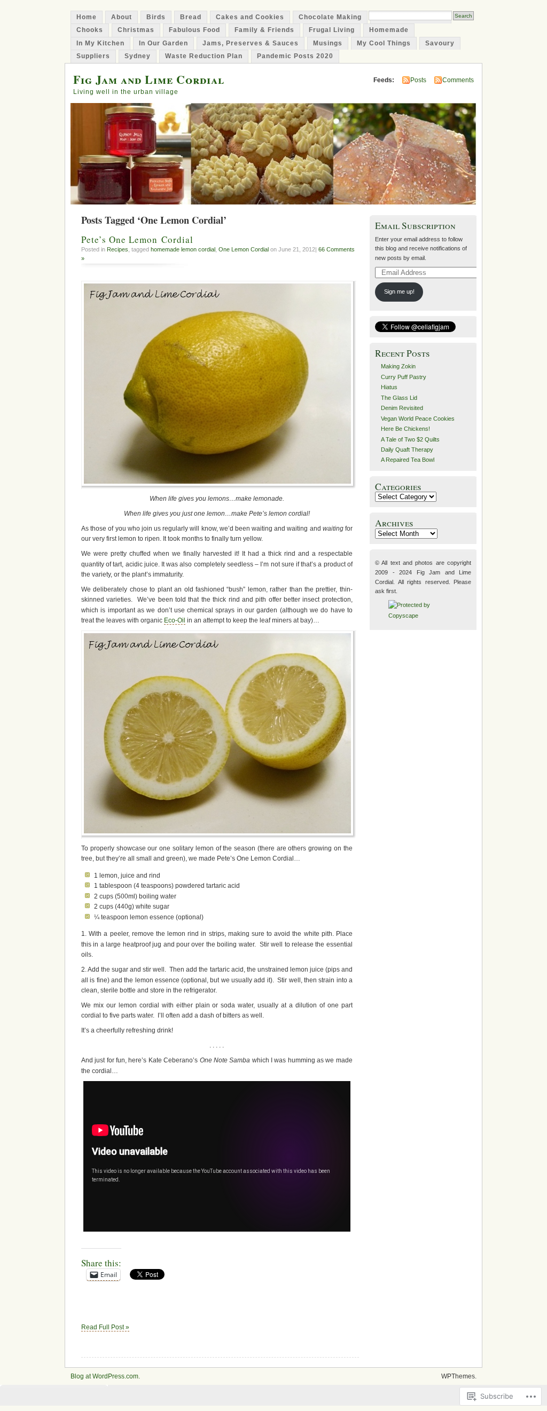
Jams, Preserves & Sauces (250, 43)
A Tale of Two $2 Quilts (410, 439)
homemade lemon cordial (183, 249)
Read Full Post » (105, 1327)
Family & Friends (264, 30)
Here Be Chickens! (405, 428)
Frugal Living (332, 30)
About (121, 17)
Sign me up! (399, 291)
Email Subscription (415, 225)
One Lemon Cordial (243, 249)
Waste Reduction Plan (204, 56)
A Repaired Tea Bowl (407, 459)
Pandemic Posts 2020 (295, 56)
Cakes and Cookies (250, 17)
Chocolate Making (330, 17)
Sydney (137, 56)
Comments (458, 80)
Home (86, 17)
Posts (418, 80)
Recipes (117, 249)
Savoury (440, 43)
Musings (327, 43)
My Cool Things (384, 43)
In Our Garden (163, 43)
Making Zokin (398, 366)
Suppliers (93, 56)
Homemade (389, 30)
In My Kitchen (100, 43)
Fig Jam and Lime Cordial (148, 79)
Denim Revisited (402, 408)
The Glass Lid (399, 398)
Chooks (89, 30)
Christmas (136, 30)
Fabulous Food (194, 30)
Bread (190, 17)
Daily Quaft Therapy (407, 449)
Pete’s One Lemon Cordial (137, 239)
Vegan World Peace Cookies (418, 418)
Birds (156, 17)
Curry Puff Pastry (403, 377)
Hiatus (389, 387)
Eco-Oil (174, 620)
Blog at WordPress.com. (105, 1376)
